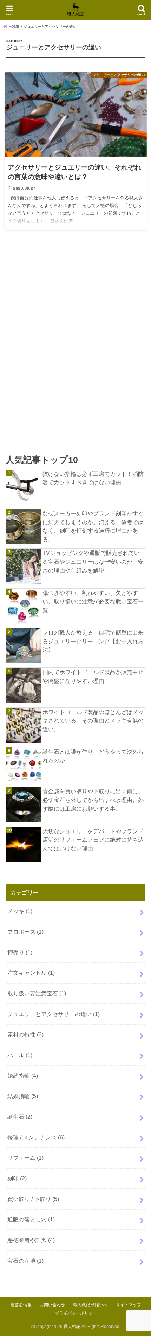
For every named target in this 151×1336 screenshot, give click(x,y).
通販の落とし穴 (31, 1219)
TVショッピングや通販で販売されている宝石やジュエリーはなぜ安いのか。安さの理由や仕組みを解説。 (93, 561)
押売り (19, 952)
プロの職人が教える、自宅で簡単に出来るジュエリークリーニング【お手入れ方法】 (93, 641)
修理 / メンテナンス (36, 1137)
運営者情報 (21, 1305)
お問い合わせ (52, 1305)
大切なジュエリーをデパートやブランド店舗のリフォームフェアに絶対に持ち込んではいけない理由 (93, 839)
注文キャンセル (31, 973)
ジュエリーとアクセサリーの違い (53, 1014)
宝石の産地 (25, 1261)
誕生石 (19, 1117)
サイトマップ (128, 1305)
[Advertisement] (75, 352)
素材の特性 (25, 1034)
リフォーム (25, 1158)
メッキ (19, 911)
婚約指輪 (22, 1076)
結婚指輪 (22, 1096)
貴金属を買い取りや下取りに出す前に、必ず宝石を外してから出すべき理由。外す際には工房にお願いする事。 (93, 799)
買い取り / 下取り (33, 1199)
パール (19, 1055)
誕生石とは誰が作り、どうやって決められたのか (93, 755)
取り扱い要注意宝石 (36, 993)
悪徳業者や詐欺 (31, 1240)
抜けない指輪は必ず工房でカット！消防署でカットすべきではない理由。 (93, 478)
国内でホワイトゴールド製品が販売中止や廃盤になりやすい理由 (93, 676)
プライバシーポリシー (76, 1313)
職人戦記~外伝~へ (90, 1305)
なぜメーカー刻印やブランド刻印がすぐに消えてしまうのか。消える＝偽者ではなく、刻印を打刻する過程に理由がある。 (93, 526)
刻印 (17, 1178)
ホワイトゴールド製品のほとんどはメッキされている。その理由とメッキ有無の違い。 (93, 720)
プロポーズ (25, 932)
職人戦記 (72, 1326)
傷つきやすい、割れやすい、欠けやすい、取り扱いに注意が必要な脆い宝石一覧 (93, 601)
